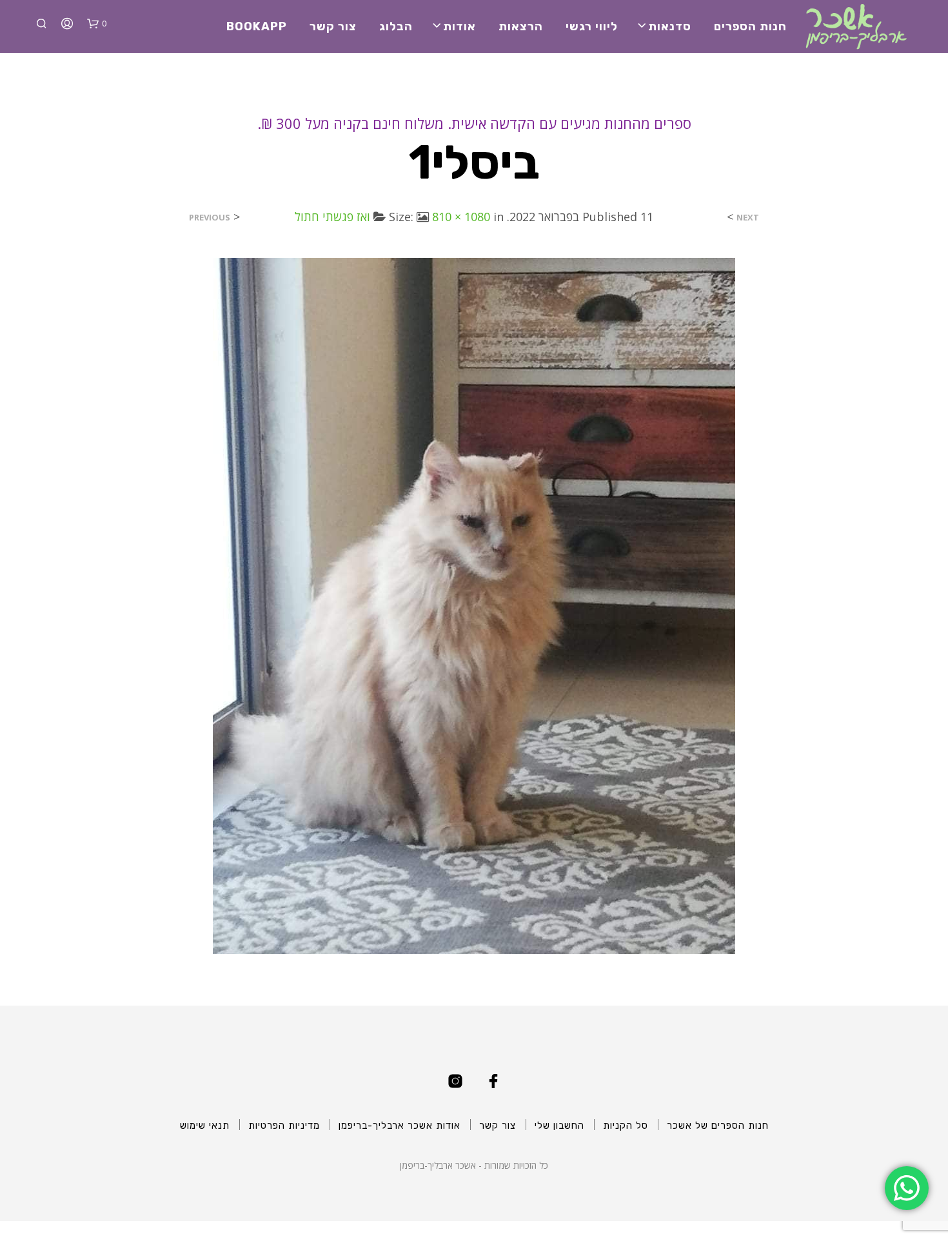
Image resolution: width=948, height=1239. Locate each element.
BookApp (256, 26)
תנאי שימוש (205, 1125)
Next (747, 217)
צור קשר (333, 26)
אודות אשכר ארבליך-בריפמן (399, 1125)
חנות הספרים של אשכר (718, 1125)
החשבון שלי (559, 1125)
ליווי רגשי (592, 26)
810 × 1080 (461, 216)
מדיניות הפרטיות (284, 1125)
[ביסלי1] (474, 605)
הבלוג (396, 26)
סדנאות (669, 26)
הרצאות (521, 26)
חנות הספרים (750, 26)
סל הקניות (625, 1125)
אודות (459, 26)
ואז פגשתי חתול (332, 216)
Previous (209, 217)
